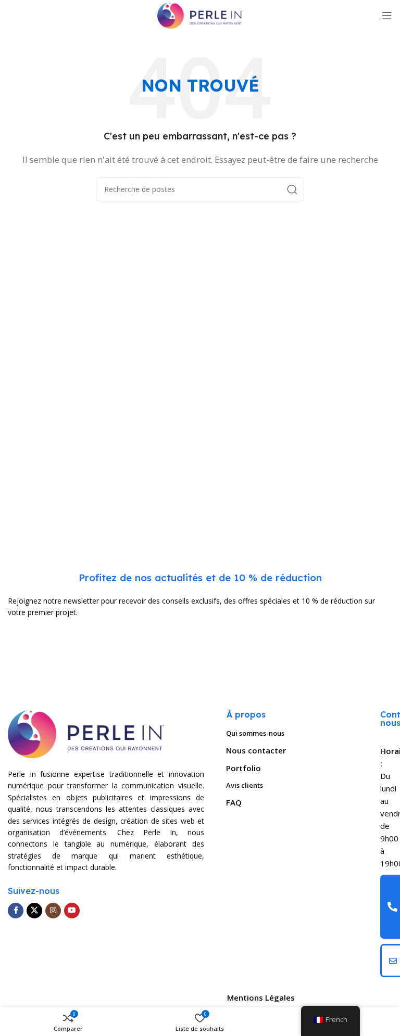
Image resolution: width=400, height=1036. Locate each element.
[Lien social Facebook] (15, 910)
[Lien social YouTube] (72, 910)
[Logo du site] (199, 14)
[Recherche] (292, 189)
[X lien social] (34, 910)
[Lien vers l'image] (86, 733)
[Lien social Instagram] (53, 910)
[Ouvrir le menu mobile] (387, 15)
